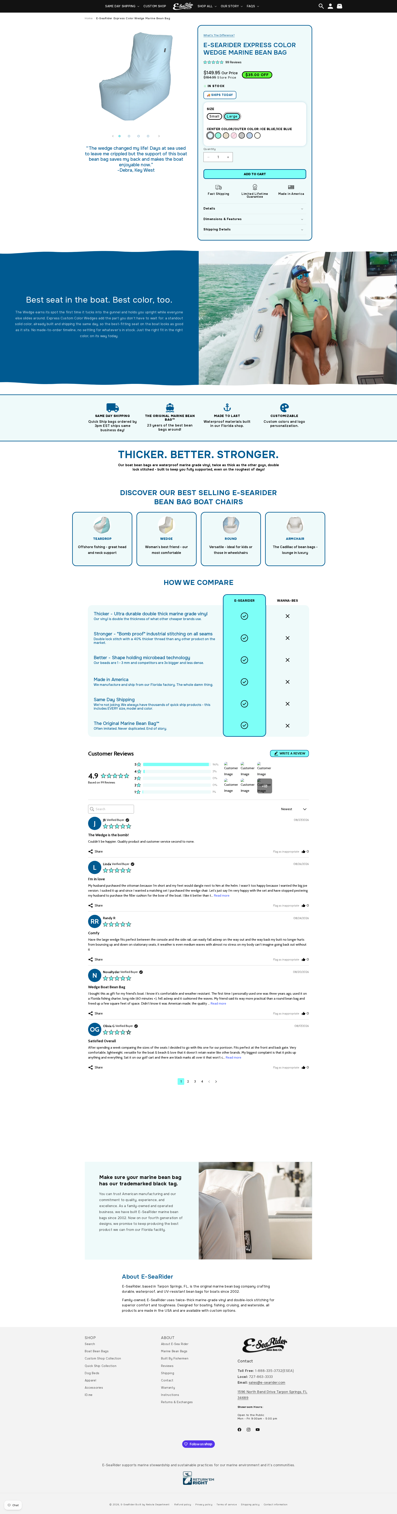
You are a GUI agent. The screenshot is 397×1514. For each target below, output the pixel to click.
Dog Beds (92, 1373)
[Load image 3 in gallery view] (138, 136)
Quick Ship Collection (101, 1366)
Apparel (90, 1380)
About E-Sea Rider (174, 1344)
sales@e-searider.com (267, 1382)
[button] (122, 6)
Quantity (209, 149)
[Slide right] (159, 136)
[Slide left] (112, 136)
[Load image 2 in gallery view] (129, 136)
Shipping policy (250, 1504)
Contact (167, 1380)
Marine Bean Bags (174, 1351)
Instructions (170, 1395)
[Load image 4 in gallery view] (148, 136)
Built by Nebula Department (152, 1504)
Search (90, 1344)
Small (214, 116)
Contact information (276, 1504)
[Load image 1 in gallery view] (119, 136)
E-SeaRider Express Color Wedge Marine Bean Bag (133, 18)
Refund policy (182, 1504)
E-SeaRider (128, 1504)
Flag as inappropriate (286, 851)
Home (89, 18)
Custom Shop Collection (103, 1358)
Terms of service (226, 1504)
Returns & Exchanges (177, 1402)
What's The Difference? (219, 35)
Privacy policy (204, 1504)
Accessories (94, 1387)
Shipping (167, 1373)
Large (232, 116)
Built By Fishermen (174, 1358)
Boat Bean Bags (97, 1351)
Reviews (167, 1366)
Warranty (168, 1387)
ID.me (89, 1395)
